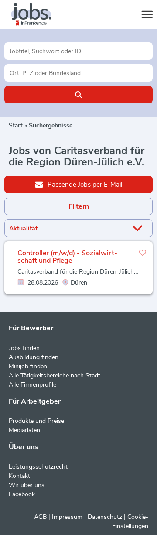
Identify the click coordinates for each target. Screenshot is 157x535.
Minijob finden (28, 366)
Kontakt (19, 476)
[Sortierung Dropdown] (139, 228)
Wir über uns (26, 485)
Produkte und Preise (36, 421)
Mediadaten (24, 430)
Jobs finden (24, 348)
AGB (40, 517)
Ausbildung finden (33, 357)
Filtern (78, 206)
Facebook (22, 494)
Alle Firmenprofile (32, 385)
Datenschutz (105, 517)
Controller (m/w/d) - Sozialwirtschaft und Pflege (67, 257)
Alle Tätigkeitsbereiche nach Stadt (54, 375)
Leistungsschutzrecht (38, 467)
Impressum (67, 517)
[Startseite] (39, 15)
